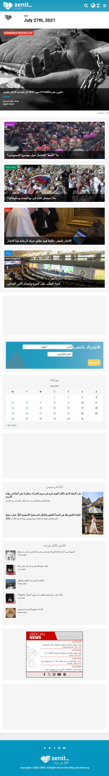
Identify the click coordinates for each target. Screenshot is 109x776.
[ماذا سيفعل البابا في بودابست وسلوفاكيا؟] (54, 182)
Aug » (14, 425)
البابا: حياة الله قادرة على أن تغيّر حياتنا (32, 566)
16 (68, 408)
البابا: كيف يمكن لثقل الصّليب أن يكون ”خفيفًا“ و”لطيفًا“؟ (40, 595)
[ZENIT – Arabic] (30, 6)
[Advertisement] (54, 315)
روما (8, 210)
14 (40, 408)
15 (54, 408)
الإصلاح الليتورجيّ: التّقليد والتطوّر (30, 580)
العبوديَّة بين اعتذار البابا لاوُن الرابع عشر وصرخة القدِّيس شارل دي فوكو (46, 552)
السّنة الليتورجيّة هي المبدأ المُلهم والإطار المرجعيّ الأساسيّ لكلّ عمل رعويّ (43, 514)
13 (27, 408)
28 (40, 419)
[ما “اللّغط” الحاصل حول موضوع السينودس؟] (54, 140)
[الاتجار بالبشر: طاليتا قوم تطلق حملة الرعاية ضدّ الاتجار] (54, 225)
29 (54, 419)
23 (68, 413)
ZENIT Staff (8, 104)
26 (13, 419)
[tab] (40, 636)
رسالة (8, 253)
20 (27, 413)
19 (13, 413)
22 (54, 413)
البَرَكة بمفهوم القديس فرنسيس (30, 609)
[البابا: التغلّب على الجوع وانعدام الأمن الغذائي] (54, 268)
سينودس (10, 124)
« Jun (8, 425)
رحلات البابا (11, 167)
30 (68, 419)
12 (13, 408)
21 (40, 413)
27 (27, 419)
